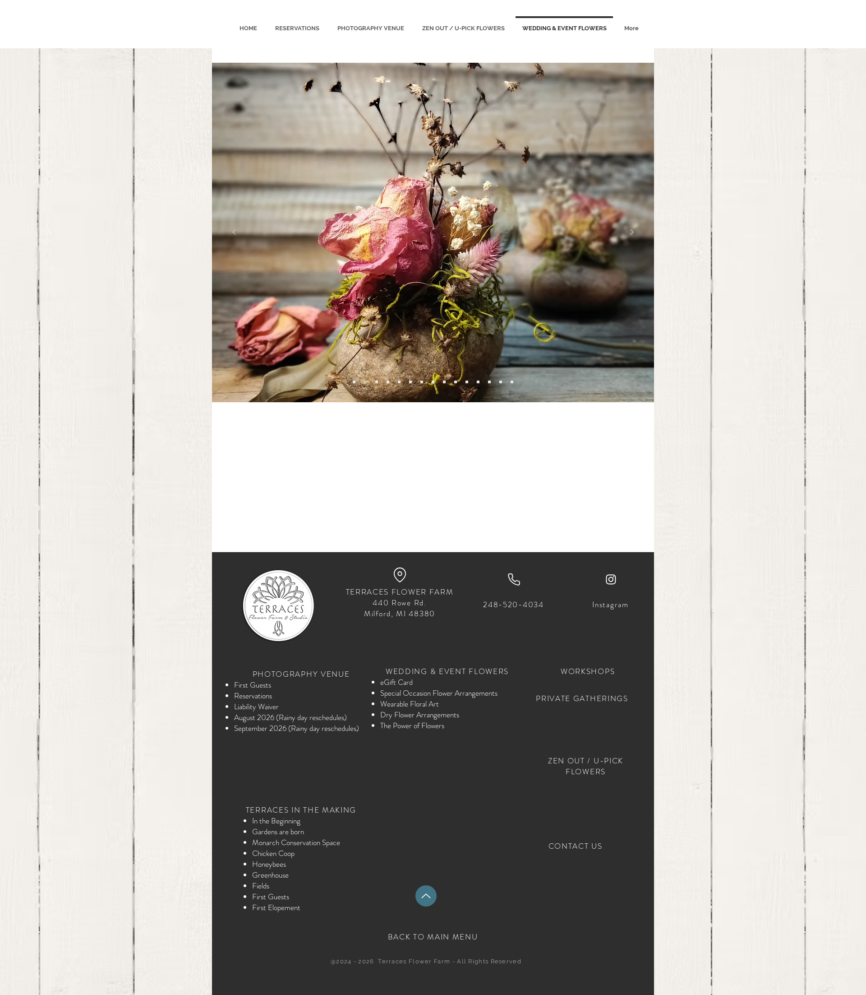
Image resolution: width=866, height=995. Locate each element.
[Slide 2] (421, 382)
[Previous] (234, 232)
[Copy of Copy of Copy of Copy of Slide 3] (410, 382)
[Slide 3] (433, 382)
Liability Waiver (256, 706)
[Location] (400, 575)
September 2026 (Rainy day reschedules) (296, 728)
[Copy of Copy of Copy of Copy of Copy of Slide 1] (500, 382)
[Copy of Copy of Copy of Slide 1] (365, 382)
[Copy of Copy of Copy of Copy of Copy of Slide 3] (376, 382)
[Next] (632, 232)
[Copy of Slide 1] (388, 382)
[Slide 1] (354, 382)
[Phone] (514, 579)
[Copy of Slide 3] (444, 382)
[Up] (426, 896)
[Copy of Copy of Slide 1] (399, 382)
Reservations (253, 695)
